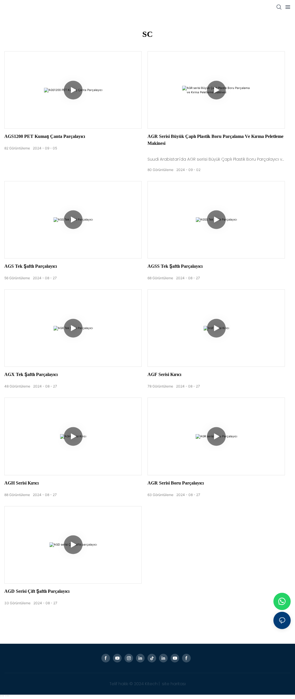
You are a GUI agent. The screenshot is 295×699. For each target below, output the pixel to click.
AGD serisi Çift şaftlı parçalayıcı (36, 591)
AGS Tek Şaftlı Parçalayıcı (30, 266)
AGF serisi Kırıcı (164, 374)
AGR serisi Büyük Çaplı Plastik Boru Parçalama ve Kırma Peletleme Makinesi (215, 140)
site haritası (173, 684)
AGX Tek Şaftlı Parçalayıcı (31, 374)
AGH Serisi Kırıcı (21, 483)
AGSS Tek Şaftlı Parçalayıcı (175, 266)
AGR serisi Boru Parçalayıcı (176, 483)
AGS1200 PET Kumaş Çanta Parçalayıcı (44, 136)
